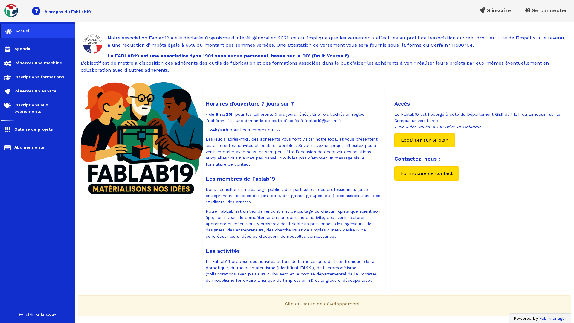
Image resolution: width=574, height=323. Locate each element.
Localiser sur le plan (424, 140)
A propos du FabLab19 (62, 11)
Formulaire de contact (427, 173)
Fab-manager (552, 318)
